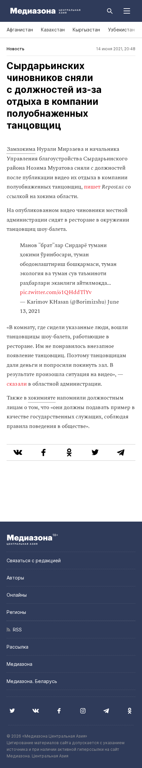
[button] (126, 11)
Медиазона (19, 664)
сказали (17, 384)
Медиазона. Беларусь (32, 681)
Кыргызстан (86, 29)
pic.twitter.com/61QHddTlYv (55, 292)
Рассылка (17, 647)
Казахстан (53, 29)
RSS (16, 629)
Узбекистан (121, 29)
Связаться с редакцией (34, 560)
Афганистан (20, 29)
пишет (92, 187)
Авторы (15, 577)
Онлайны (17, 595)
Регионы (16, 612)
